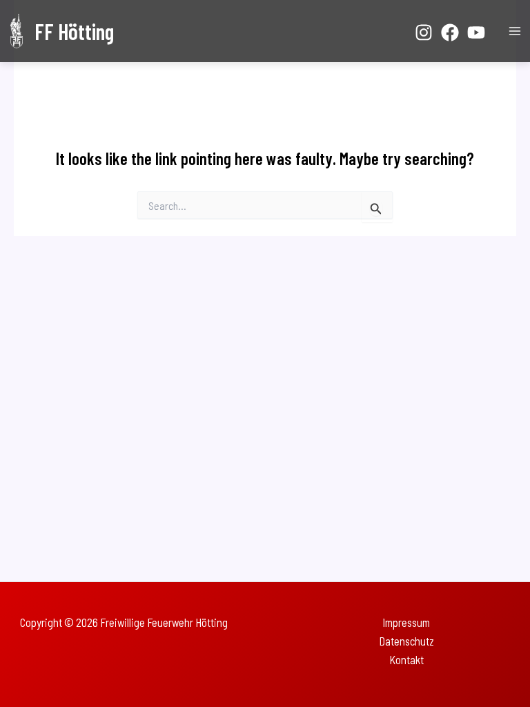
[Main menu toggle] (514, 31)
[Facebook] (450, 32)
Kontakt (406, 659)
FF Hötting (74, 31)
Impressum (406, 622)
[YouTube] (476, 32)
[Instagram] (424, 32)
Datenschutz (406, 641)
